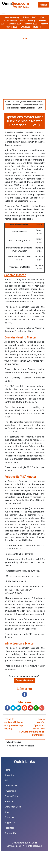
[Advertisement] (24, 73)
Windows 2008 (15, 24)
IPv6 (34, 17)
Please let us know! (24, 680)
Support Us (10, 822)
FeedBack (9, 828)
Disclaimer (10, 817)
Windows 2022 (31, 24)
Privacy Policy (11, 796)
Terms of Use (11, 785)
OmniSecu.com (14, 846)
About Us (9, 775)
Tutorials (43, 5)
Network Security (28, 21)
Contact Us (10, 833)
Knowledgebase (19, 101)
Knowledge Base (13, 807)
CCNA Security (10, 21)
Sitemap (9, 801)
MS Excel (37, 27)
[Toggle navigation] (3, 12)
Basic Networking (12, 17)
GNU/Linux (25, 27)
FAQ (6, 780)
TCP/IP (26, 17)
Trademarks (10, 791)
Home (7, 101)
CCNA (42, 17)
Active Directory (13, 105)
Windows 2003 (35, 101)
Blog (7, 812)
